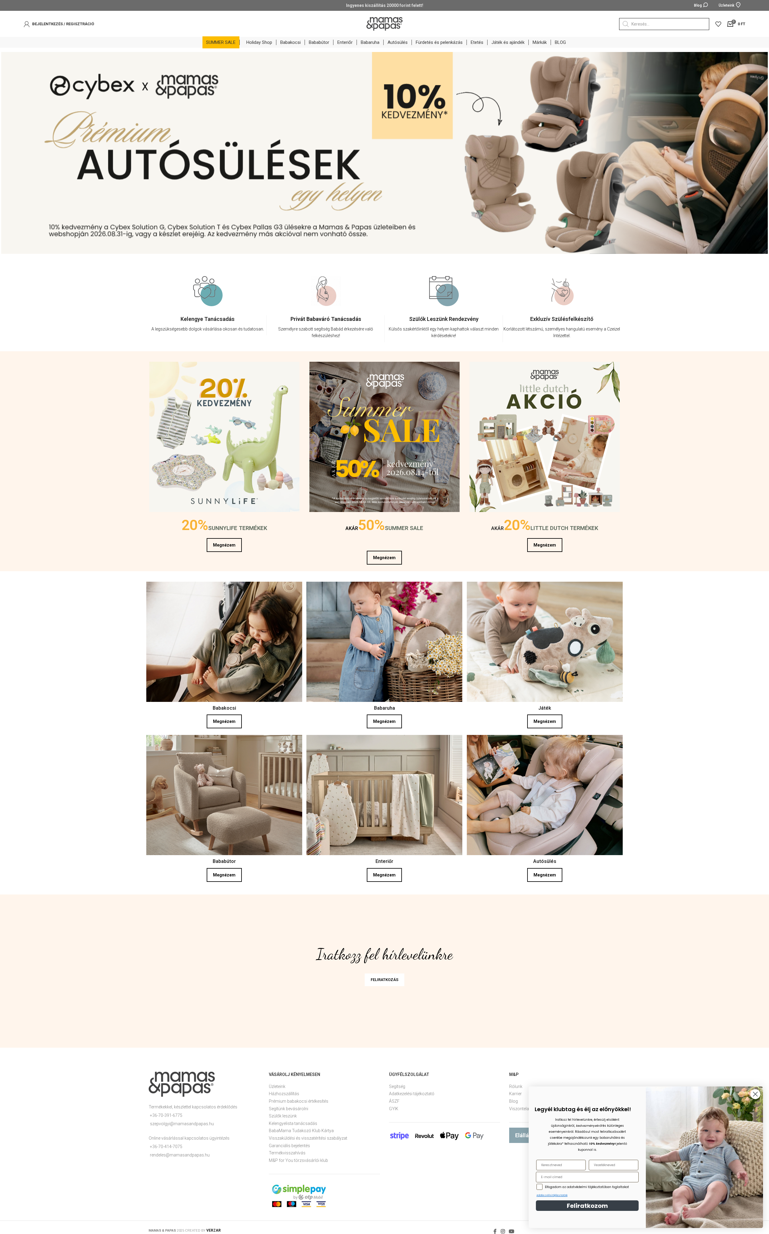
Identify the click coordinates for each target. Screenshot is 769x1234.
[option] (208, 308)
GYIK (393, 1106)
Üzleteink (277, 1084)
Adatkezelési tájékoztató (411, 1091)
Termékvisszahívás (287, 1150)
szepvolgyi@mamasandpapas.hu (182, 1121)
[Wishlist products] (718, 24)
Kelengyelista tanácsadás (293, 1121)
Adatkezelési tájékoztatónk (551, 1195)
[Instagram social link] (503, 1229)
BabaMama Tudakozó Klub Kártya (301, 1128)
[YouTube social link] (511, 1229)
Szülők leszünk (283, 1113)
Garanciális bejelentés (289, 1143)
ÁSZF (394, 1098)
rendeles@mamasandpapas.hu (180, 1152)
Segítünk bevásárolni (288, 1106)
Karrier (515, 1091)
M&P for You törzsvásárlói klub (298, 1158)
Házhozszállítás (284, 1091)
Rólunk (515, 1084)
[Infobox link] (207, 323)
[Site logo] (384, 23)
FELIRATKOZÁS (384, 977)
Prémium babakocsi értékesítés (298, 1098)
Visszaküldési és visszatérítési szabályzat (308, 1135)
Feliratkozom (587, 1206)
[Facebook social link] (495, 1229)
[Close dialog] (755, 1094)
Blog (513, 1098)
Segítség (397, 1084)
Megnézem (224, 542)
